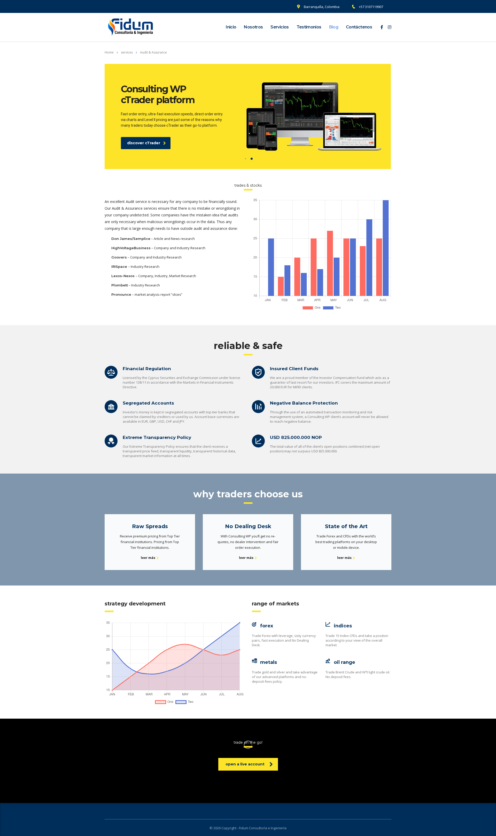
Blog (333, 27)
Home (109, 52)
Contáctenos (359, 27)
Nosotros (253, 27)
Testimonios (309, 27)
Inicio (231, 27)
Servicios (279, 27)
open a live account (245, 764)
